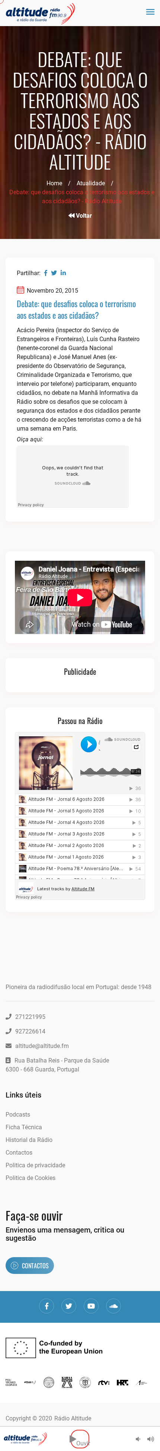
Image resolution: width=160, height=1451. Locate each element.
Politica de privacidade (35, 1165)
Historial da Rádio (29, 1139)
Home (54, 183)
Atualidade (91, 183)
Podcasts (18, 1114)
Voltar (83, 215)
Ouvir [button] (82, 1439)
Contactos (19, 1152)
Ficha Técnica (24, 1127)
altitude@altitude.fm (42, 1045)
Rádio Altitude (72, 1418)
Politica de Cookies (30, 1177)
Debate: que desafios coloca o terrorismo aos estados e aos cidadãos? (76, 309)
